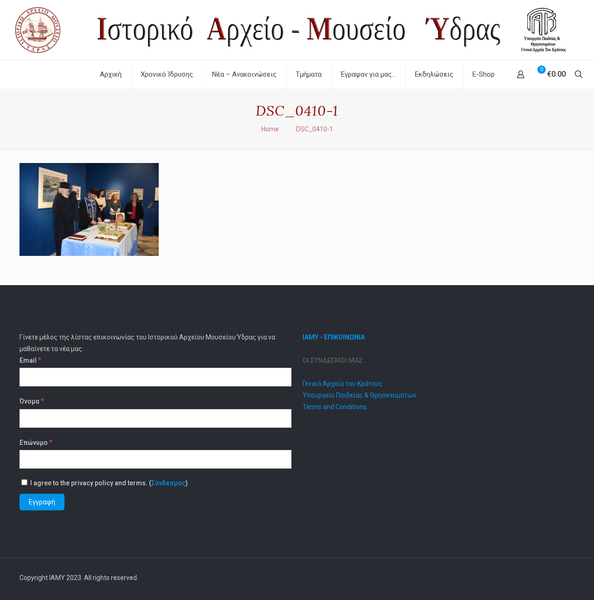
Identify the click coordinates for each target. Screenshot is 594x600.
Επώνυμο (35, 442)
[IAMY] (297, 30)
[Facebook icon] (542, 578)
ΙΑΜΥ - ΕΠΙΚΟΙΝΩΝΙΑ (334, 337)
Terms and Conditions (335, 407)
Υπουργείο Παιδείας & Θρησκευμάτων (359, 395)
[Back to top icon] (565, 577)
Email (30, 360)
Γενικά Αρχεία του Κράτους (343, 383)
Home (270, 129)
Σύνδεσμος (168, 483)
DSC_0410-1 (314, 129)
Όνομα (31, 400)
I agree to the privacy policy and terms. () (108, 483)
